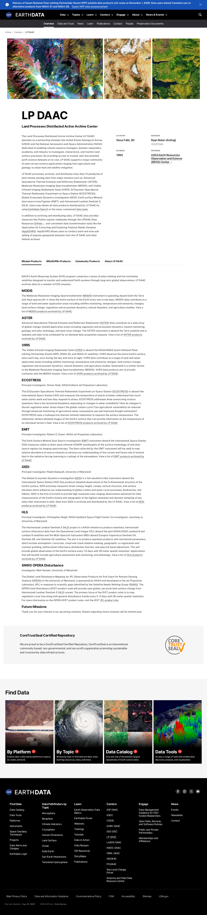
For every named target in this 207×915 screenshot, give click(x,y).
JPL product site (109, 600)
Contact (118, 23)
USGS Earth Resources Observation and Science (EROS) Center (166, 158)
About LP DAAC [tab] (114, 261)
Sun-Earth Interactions (54, 856)
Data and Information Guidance (51, 896)
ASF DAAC (112, 809)
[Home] (30, 14)
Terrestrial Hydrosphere (54, 862)
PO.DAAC (112, 864)
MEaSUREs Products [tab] (58, 261)
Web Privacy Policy (16, 896)
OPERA (37, 580)
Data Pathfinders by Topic (54, 805)
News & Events (155, 14)
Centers (105, 14)
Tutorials (78, 834)
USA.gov (164, 896)
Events (174, 809)
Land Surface (49, 840)
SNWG (133, 584)
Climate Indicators (52, 824)
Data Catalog (17, 809)
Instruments (16, 826)
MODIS (87, 295)
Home (8, 32)
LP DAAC (111, 836)
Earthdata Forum (83, 818)
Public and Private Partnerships (148, 831)
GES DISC (112, 831)
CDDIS (110, 820)
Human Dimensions (52, 834)
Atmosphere (48, 813)
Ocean (45, 845)
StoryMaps (80, 856)
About (135, 14)
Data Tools (15, 815)
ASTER (104, 322)
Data (62, 14)
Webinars (79, 823)
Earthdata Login (18, 853)
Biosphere (47, 818)
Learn (90, 14)
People (129, 23)
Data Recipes (81, 845)
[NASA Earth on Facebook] (177, 791)
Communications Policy (88, 896)
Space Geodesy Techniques (18, 833)
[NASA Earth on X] (191, 791)
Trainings (79, 829)
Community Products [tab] (87, 261)
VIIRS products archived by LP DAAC (97, 373)
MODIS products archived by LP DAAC (50, 311)
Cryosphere (48, 829)
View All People (157, 144)
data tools (82, 209)
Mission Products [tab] (32, 261)
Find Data (16, 804)
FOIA (111, 896)
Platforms (15, 820)
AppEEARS (28, 231)
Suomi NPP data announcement (90, 6)
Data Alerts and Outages (18, 847)
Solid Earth (48, 851)
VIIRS (78, 350)
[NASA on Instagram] (184, 791)
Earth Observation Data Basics (87, 811)
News (80, 23)
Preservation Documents (150, 23)
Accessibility (128, 896)
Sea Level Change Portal (116, 871)
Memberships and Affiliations (148, 840)
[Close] (200, 5)
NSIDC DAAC (114, 847)
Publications (103, 23)
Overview (49, 23)
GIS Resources (82, 850)
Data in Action (82, 839)
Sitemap (147, 896)
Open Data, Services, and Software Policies (150, 823)
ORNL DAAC (113, 853)
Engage (121, 14)
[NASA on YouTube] (197, 791)
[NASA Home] (9, 15)
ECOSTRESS (120, 391)
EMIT (85, 440)
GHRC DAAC (113, 826)
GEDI (78, 478)
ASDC (110, 815)
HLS (66, 527)
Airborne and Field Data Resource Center (119, 879)
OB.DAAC (112, 858)
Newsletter (177, 815)
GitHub (38, 223)
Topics (76, 14)
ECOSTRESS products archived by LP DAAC (93, 422)
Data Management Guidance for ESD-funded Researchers (149, 812)
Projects (14, 839)
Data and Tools (65, 23)
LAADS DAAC (114, 842)
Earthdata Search (38, 209)
